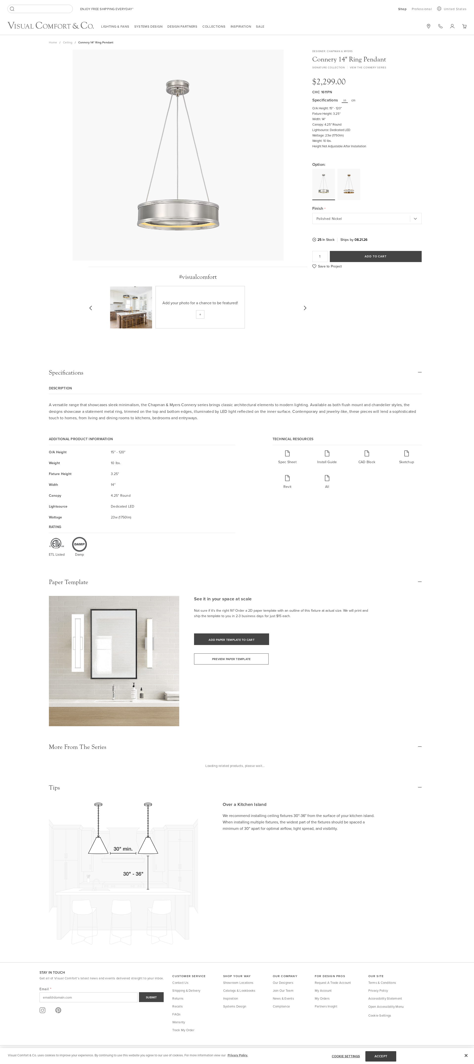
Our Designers (283, 982)
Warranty (178, 1022)
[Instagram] (42, 1010)
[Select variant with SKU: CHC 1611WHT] (348, 184)
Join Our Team (283, 990)
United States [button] (455, 9)
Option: (319, 164)
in (344, 100)
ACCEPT (381, 1056)
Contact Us (180, 982)
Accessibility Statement (385, 998)
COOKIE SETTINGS (346, 1056)
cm (353, 100)
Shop (402, 9)
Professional (422, 8)
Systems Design (148, 26)
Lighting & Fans (115, 26)
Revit (287, 486)
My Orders (322, 998)
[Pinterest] (58, 1010)
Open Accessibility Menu (386, 1006)
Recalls (177, 1006)
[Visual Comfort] (54, 27)
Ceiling (67, 42)
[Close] (466, 1055)
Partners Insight (326, 1006)
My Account (323, 990)
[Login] (452, 26)
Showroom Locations (238, 982)
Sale (260, 26)
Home (53, 42)
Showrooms (428, 26)
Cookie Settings (379, 1015)
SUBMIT (151, 997)
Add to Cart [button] (376, 256)
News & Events (283, 998)
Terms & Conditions (382, 982)
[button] (464, 26)
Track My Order (183, 1030)
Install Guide (327, 461)
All (327, 486)
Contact (440, 26)
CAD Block (366, 461)
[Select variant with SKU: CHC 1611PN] (323, 184)
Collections (214, 26)
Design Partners (182, 26)
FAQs (176, 1014)
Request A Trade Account (333, 982)
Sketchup (406, 461)
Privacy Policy (378, 990)
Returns (177, 998)
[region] (237, 1056)
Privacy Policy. (238, 1055)
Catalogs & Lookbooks (239, 990)
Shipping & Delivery (186, 990)
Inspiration (241, 26)
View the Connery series (368, 67)
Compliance (281, 1006)
